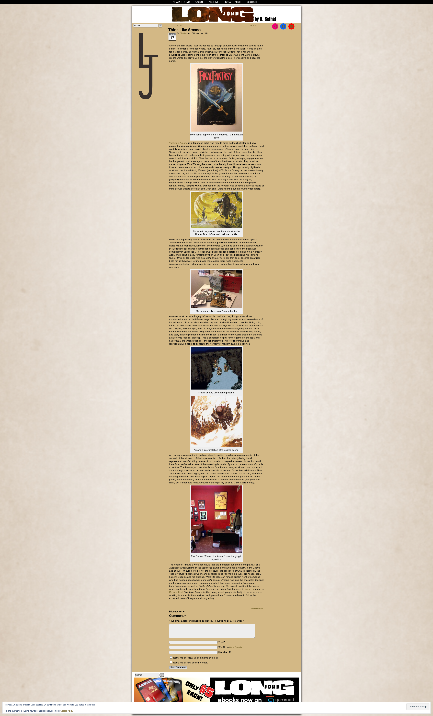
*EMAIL (230, 647)
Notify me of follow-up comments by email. (196, 657)
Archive (214, 2)
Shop (239, 2)
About (200, 2)
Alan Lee (250, 589)
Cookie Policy (66, 711)
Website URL (225, 652)
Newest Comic (182, 2)
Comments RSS (256, 609)
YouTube (252, 2)
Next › (252, 25)
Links (227, 2)
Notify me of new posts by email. (190, 662)
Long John (216, 14)
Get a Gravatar (236, 647)
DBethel (183, 33)
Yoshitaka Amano (178, 143)
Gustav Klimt (176, 592)
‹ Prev (180, 25)
